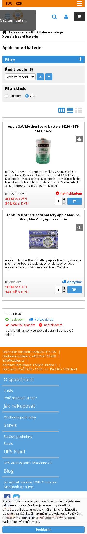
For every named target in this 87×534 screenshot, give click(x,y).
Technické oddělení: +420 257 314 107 (29, 352)
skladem (16, 96)
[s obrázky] (70, 112)
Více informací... (30, 522)
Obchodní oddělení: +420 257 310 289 (29, 356)
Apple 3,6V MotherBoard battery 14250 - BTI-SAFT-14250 (43, 128)
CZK (19, 3)
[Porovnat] (79, 139)
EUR (9, 3)
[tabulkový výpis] (61, 112)
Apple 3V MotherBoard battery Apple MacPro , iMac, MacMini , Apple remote (43, 217)
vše (32, 96)
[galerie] (78, 112)
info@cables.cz (13, 360)
